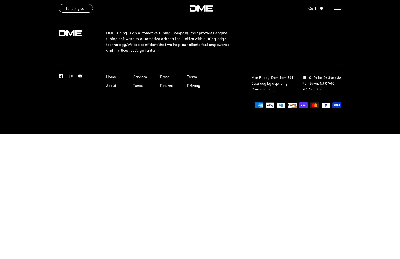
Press (164, 76)
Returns (166, 85)
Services (140, 76)
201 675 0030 (313, 89)
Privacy (193, 85)
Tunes (138, 85)
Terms (192, 76)
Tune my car (76, 8)
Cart (312, 8)
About (111, 85)
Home (111, 76)
